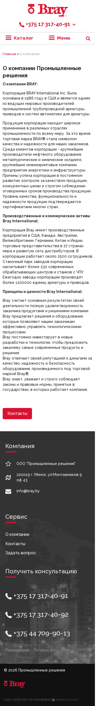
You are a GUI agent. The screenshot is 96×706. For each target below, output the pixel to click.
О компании (17, 534)
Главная (9, 54)
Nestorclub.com (67, 699)
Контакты (17, 413)
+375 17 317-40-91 (40, 595)
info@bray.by (28, 491)
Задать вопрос (20, 552)
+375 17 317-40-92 (40, 614)
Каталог (23, 38)
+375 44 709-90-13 (41, 633)
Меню (63, 38)
